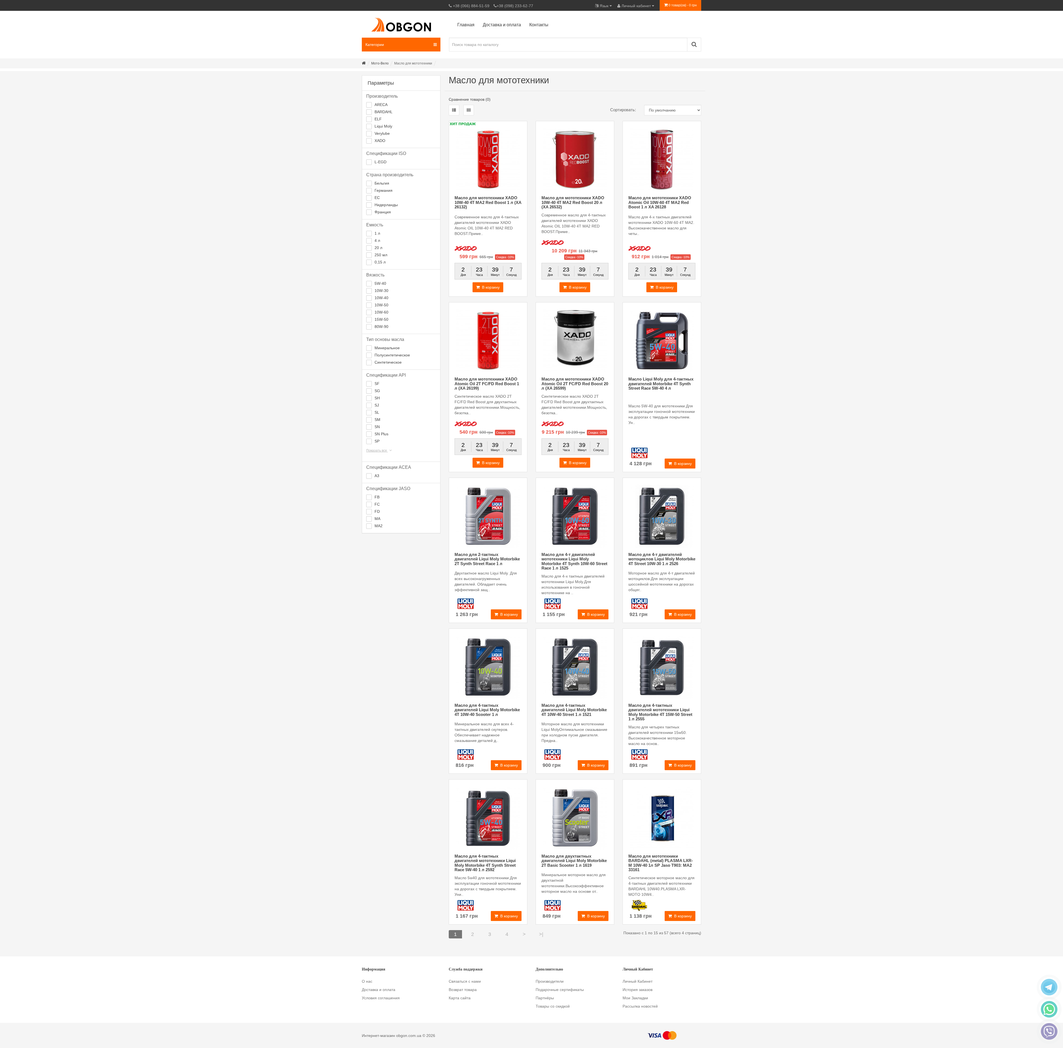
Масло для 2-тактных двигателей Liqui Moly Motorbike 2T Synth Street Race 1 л (487, 559)
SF (377, 383)
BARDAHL (384, 112)
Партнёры (545, 998)
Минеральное (387, 348)
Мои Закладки (635, 998)
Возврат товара (463, 989)
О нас (367, 981)
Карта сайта (460, 998)
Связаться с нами (465, 981)
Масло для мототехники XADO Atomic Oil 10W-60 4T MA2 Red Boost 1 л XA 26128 (659, 202)
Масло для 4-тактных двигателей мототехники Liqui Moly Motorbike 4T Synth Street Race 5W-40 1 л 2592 (485, 863)
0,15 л (380, 262)
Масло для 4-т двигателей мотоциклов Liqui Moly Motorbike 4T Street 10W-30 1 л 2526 (661, 559)
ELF (378, 119)
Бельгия (382, 183)
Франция (383, 212)
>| (541, 934)
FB (377, 497)
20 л (378, 247)
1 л (377, 233)
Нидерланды (386, 205)
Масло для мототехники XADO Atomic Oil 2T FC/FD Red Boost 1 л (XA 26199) (487, 383)
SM (377, 419)
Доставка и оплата (378, 989)
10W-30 (381, 290)
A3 (377, 475)
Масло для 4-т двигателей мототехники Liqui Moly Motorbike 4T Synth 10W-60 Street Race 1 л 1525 (574, 561)
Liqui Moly (383, 126)
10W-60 (381, 312)
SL (377, 412)
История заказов (637, 989)
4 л (377, 240)
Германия (384, 190)
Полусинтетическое (392, 355)
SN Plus (381, 434)
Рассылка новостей (640, 1006)
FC (377, 504)
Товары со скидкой (553, 1006)
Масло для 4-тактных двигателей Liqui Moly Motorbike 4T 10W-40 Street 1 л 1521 (574, 710)
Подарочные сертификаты (560, 989)
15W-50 (381, 319)
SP (377, 441)
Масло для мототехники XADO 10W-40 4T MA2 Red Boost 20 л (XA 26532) (572, 202)
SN (377, 427)
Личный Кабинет (637, 981)
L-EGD (380, 162)
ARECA (381, 104)
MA (377, 518)
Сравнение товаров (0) (470, 99)
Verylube (382, 133)
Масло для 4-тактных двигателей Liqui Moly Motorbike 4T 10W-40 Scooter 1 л (487, 710)
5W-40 (380, 283)
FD (377, 511)
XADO (380, 140)
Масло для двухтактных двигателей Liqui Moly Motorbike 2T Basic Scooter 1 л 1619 (574, 861)
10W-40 (381, 298)
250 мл (381, 255)
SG (377, 391)
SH (377, 398)
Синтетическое (388, 362)
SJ (377, 405)
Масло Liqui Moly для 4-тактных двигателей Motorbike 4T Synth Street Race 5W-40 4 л (660, 383)
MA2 (379, 526)
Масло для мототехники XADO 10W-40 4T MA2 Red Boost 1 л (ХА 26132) (488, 202)
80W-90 (381, 326)
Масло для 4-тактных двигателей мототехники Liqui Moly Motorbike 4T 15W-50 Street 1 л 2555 (660, 712)
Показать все (377, 450)
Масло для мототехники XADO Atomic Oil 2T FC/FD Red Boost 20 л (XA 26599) (574, 383)
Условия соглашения (381, 998)
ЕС (377, 197)
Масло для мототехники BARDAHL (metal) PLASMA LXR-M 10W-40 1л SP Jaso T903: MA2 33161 (660, 863)
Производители (550, 981)
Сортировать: (623, 109)
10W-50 (381, 305)
